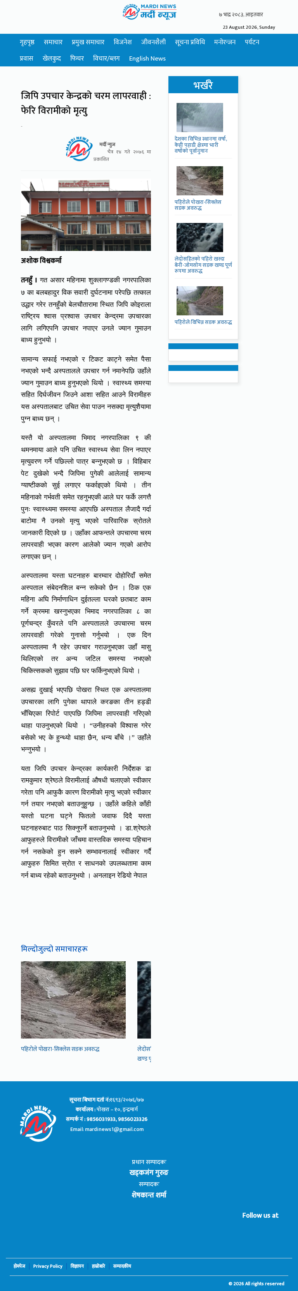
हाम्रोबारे (98, 1266)
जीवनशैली (153, 42)
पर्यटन (252, 42)
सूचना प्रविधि (190, 42)
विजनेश (123, 42)
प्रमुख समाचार (88, 42)
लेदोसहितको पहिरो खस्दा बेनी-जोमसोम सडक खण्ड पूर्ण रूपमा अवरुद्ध (203, 264)
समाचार (53, 42)
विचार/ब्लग (106, 58)
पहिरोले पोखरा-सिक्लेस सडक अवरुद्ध (60, 1049)
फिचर (77, 58)
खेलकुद (52, 58)
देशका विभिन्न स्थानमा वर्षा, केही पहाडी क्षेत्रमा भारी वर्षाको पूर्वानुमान (201, 144)
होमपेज (19, 1266)
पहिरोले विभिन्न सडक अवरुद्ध (203, 322)
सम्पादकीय (122, 1266)
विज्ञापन (77, 1266)
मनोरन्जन (225, 42)
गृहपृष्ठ (27, 42)
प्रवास (26, 58)
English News (147, 58)
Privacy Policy (47, 1266)
